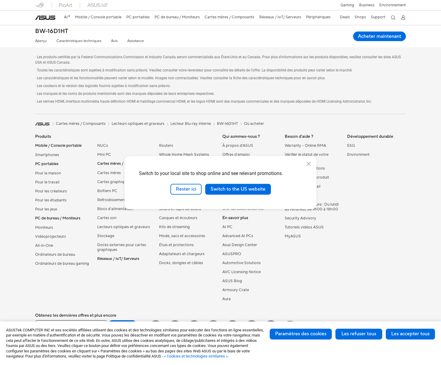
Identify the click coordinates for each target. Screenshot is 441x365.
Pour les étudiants (51, 200)
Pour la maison (48, 173)
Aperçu (41, 41)
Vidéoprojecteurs (50, 236)
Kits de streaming (174, 227)
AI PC (227, 227)
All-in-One (44, 245)
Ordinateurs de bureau (55, 254)
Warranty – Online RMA (305, 145)
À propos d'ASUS (237, 145)
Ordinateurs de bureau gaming (62, 263)
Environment (358, 154)
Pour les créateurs (51, 191)
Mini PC (104, 154)
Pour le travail (47, 182)
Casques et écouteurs (178, 218)
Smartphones (47, 154)
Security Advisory (300, 218)
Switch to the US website (238, 189)
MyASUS (293, 236)
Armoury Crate (235, 290)
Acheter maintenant (379, 36)
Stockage (105, 236)
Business (366, 5)
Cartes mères (109, 172)
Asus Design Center (239, 245)
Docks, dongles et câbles (181, 263)
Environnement (392, 5)
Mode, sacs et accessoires (182, 236)
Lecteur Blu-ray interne (190, 123)
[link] (45, 18)
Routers (166, 145)
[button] (347, 5)
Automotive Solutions (241, 263)
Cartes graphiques (113, 181)
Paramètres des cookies (300, 334)
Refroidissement (111, 200)
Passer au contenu (39, 18)
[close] (308, 163)
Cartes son (106, 218)
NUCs (102, 145)
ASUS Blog (232, 281)
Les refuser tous (358, 334)
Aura (226, 299)
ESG (351, 145)
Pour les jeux (46, 209)
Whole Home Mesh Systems (184, 154)
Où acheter (254, 123)
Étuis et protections (176, 245)
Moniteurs (44, 227)
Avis (114, 41)
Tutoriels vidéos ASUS (304, 227)
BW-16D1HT (51, 31)
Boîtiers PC (107, 191)
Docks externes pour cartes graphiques (121, 247)
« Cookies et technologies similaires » (196, 356)
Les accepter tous (410, 334)
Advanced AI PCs (237, 236)
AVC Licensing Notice (241, 272)
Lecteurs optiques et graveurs (123, 227)
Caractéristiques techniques (78, 41)
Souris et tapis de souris (180, 209)
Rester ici (186, 189)
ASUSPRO (231, 254)
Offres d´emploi (236, 154)
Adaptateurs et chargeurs (182, 254)
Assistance (135, 41)
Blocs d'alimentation (115, 209)
